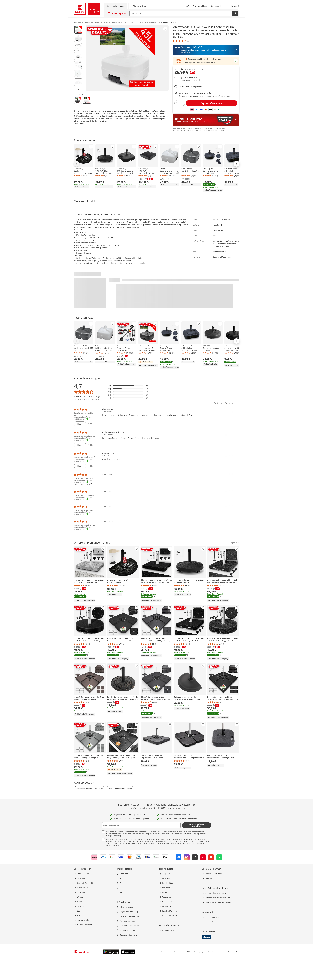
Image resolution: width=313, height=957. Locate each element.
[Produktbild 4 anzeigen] (78, 56)
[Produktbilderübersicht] (78, 58)
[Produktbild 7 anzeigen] (78, 82)
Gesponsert (77, 169)
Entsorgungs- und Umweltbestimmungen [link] (209, 952)
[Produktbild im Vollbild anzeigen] (127, 58)
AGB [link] (188, 952)
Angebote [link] (166, 874)
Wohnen (80, 897)
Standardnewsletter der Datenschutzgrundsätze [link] (121, 834)
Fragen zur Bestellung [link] (129, 912)
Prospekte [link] (166, 878)
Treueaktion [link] (167, 897)
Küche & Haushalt (84, 888)
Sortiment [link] (166, 888)
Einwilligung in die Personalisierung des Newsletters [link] (122, 841)
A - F (121, 878)
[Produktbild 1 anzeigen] (78, 30)
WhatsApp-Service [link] (169, 915)
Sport (79, 911)
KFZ (78, 915)
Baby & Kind (82, 892)
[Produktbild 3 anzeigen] (78, 47)
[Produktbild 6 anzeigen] (78, 73)
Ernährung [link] (166, 906)
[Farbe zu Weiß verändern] (87, 100)
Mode (79, 901)
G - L (121, 883)
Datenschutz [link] (178, 952)
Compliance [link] (165, 952)
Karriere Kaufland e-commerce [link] (217, 922)
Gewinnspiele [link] (167, 901)
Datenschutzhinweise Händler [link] (217, 898)
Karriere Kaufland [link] (212, 917)
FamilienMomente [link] (169, 911)
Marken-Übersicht (84, 925)
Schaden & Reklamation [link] (129, 925)
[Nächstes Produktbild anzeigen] (78, 89)
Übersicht (124, 874)
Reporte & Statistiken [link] (213, 874)
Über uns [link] (209, 878)
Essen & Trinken (83, 920)
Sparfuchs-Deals (83, 874)
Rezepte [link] (165, 892)
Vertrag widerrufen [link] (127, 921)
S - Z (121, 892)
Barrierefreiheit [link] (233, 952)
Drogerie (80, 906)
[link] (139, 6)
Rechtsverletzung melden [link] (130, 935)
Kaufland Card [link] (168, 883)
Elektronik (81, 878)
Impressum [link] (153, 952)
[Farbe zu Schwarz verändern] (78, 100)
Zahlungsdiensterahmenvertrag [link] (218, 893)
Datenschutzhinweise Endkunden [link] (219, 902)
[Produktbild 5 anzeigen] (78, 65)
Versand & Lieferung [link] (128, 930)
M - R (122, 888)
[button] (128, 385)
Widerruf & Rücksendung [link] (130, 916)
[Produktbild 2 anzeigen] (78, 38)
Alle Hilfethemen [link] (126, 907)
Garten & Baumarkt (85, 883)
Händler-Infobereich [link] (170, 930)
